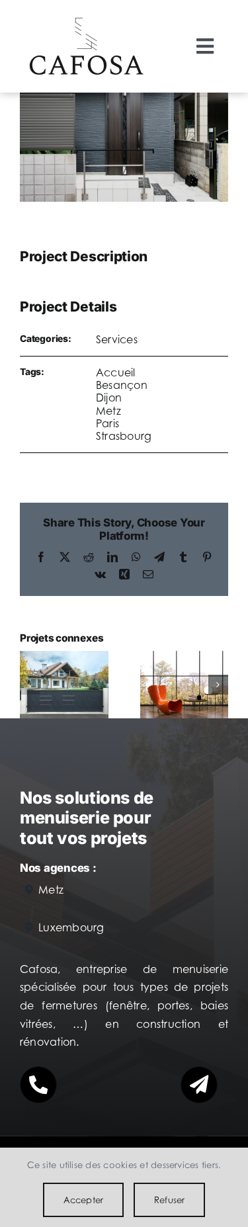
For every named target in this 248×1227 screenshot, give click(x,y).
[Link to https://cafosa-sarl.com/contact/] (199, 1084)
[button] (30, 685)
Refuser (169, 1200)
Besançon (121, 385)
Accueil (116, 372)
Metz (108, 410)
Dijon (109, 397)
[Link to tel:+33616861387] (38, 1084)
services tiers (192, 1165)
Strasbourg (123, 436)
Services (117, 339)
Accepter (83, 1200)
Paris (107, 423)
